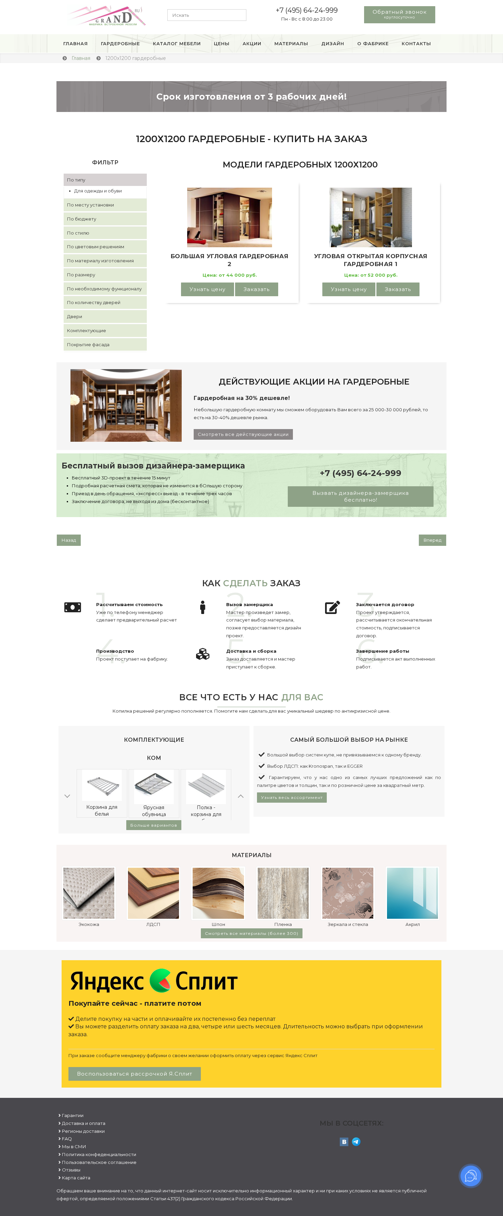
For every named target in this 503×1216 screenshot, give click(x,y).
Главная (75, 43)
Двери (74, 316)
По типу (76, 180)
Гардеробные (120, 43)
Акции (252, 43)
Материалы (291, 43)
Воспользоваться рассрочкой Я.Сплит (134, 1073)
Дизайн (332, 43)
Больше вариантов (153, 825)
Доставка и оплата (83, 1123)
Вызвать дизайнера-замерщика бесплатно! (360, 496)
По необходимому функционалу (104, 288)
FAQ (67, 1138)
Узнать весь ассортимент (292, 797)
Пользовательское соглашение (99, 1162)
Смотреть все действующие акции (243, 434)
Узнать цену (207, 289)
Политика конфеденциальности (99, 1154)
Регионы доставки (83, 1131)
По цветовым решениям (95, 246)
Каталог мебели (177, 43)
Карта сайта (76, 1177)
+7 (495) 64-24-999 (307, 10)
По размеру (81, 274)
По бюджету (81, 219)
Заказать (257, 289)
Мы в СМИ (74, 1146)
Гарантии (72, 1115)
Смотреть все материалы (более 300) (251, 933)
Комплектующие (86, 330)
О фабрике (373, 43)
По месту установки (90, 205)
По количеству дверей (93, 302)
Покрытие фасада (88, 344)
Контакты (416, 43)
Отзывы (71, 1170)
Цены (222, 43)
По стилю (78, 233)
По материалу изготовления (100, 260)
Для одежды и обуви (98, 190)
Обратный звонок (400, 14)
